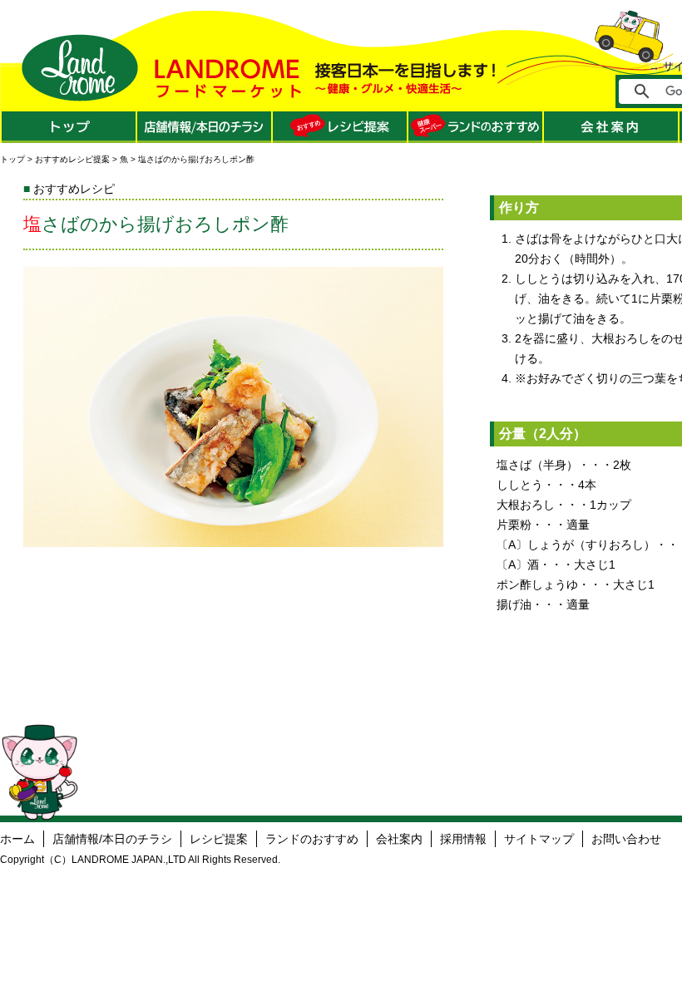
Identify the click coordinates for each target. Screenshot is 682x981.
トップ (12, 159)
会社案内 (399, 838)
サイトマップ (539, 838)
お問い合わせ (626, 838)
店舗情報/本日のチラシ (112, 838)
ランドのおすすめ (311, 838)
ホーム (17, 838)
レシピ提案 (219, 838)
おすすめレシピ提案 (72, 159)
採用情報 (463, 838)
